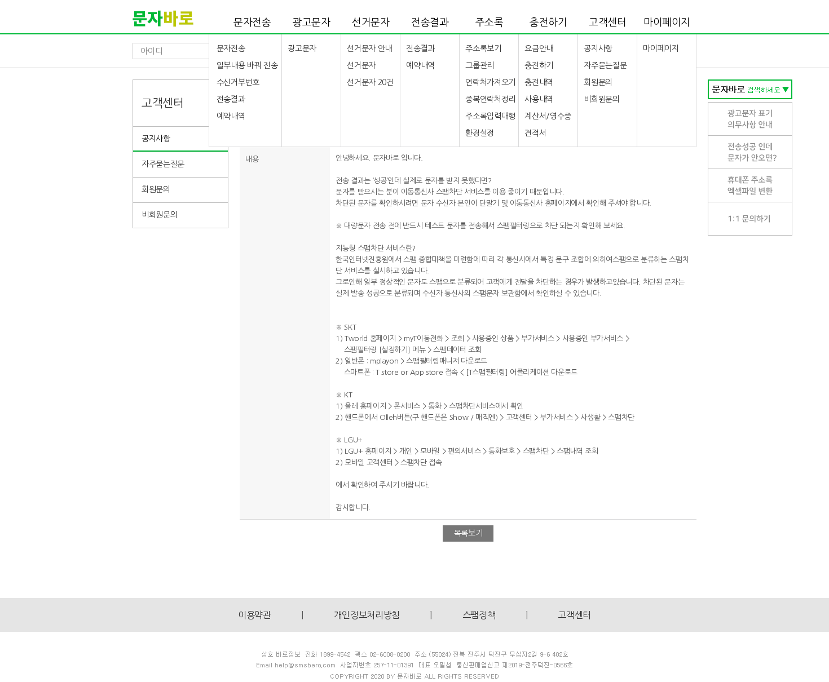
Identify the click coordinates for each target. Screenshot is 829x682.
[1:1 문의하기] (750, 218)
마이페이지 (666, 22)
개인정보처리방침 (367, 614)
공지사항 (598, 48)
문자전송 (252, 22)
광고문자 (311, 22)
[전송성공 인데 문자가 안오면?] (750, 152)
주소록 (489, 22)
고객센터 (608, 22)
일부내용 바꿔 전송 (247, 65)
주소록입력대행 (490, 116)
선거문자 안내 (369, 48)
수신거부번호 (238, 82)
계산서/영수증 (547, 116)
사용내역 (538, 99)
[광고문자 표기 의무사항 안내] (750, 119)
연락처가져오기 (490, 82)
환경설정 (479, 133)
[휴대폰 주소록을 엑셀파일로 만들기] (750, 185)
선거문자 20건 (370, 82)
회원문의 (598, 82)
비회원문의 (601, 99)
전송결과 (430, 22)
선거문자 (371, 22)
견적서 (535, 133)
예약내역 (231, 116)
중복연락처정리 (490, 99)
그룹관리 (479, 65)
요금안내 (538, 48)
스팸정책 (479, 614)
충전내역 (538, 82)
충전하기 (548, 22)
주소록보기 (483, 48)
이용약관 (254, 614)
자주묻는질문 (605, 65)
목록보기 (468, 533)
